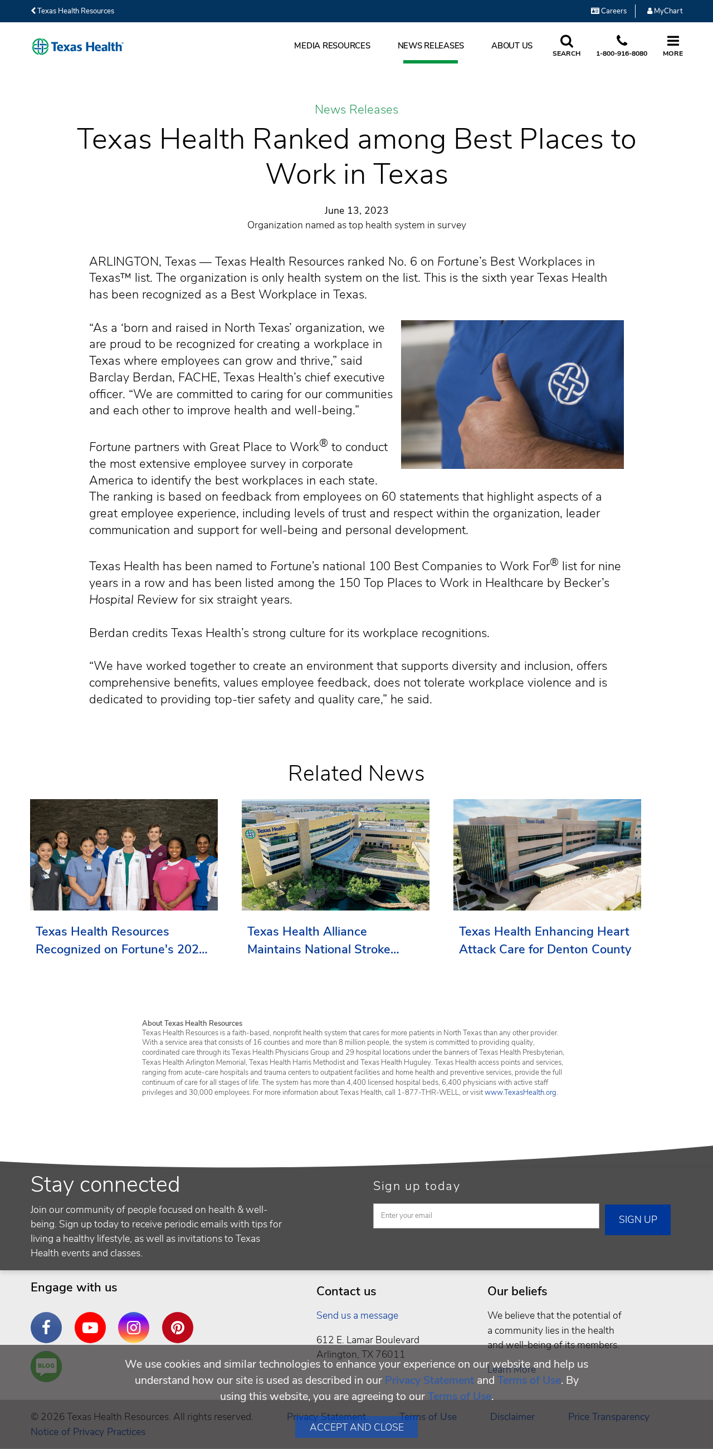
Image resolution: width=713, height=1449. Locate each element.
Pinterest (180, 1319)
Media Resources (332, 45)
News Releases (431, 45)
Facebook (49, 1319)
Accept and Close (357, 1427)
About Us (512, 45)
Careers (613, 11)
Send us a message (357, 1315)
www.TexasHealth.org (520, 1093)
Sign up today (417, 1186)
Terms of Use (529, 1380)
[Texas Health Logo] (78, 46)
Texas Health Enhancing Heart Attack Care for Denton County (545, 940)
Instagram (136, 1319)
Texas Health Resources (75, 11)
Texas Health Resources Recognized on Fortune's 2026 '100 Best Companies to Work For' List (121, 940)
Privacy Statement (429, 1380)
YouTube (93, 1319)
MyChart (667, 11)
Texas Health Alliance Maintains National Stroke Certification (318, 940)
